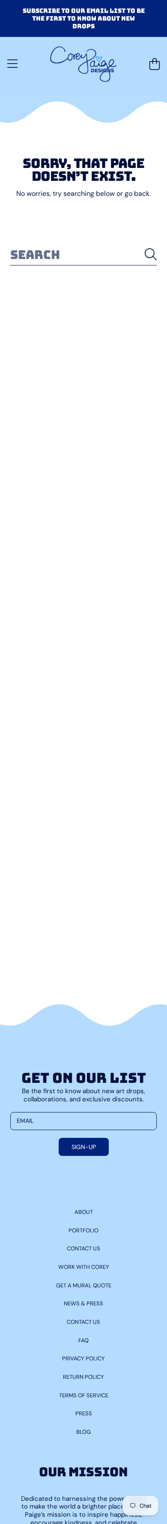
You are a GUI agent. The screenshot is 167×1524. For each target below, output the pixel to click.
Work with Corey (83, 1267)
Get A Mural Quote (83, 1285)
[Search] (150, 254)
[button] (12, 64)
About (84, 1212)
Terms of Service (83, 1395)
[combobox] (83, 254)
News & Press (83, 1303)
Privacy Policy (83, 1358)
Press (83, 1413)
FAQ (83, 1340)
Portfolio (83, 1230)
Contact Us (83, 1248)
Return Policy (83, 1377)
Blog (83, 1432)
